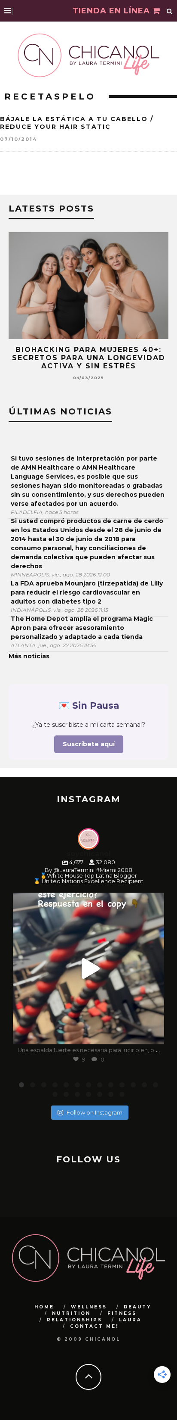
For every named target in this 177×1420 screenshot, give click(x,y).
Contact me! (94, 1326)
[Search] (170, 11)
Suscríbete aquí (89, 744)
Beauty (137, 1307)
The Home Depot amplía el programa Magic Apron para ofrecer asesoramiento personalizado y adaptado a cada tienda (82, 628)
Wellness (89, 1307)
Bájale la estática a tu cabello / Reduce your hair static (76, 123)
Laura (130, 1320)
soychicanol (87, 901)
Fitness (122, 1313)
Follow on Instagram (94, 1112)
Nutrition (71, 1313)
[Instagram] (153, 1033)
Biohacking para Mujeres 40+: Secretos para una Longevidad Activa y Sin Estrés (88, 358)
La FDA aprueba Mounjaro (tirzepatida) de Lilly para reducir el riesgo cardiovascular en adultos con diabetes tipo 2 (87, 592)
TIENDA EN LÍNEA (113, 11)
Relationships (74, 1320)
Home (44, 1307)
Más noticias (29, 656)
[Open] (88, 968)
